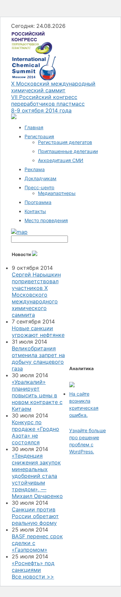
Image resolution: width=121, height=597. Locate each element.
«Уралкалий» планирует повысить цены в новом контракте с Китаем (37, 395)
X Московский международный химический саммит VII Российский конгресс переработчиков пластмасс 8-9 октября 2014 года (53, 97)
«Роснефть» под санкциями (33, 566)
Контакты (35, 211)
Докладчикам (40, 178)
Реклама (35, 169)
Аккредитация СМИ (60, 160)
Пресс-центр (39, 187)
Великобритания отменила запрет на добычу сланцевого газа (38, 358)
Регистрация (39, 136)
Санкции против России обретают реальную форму (35, 516)
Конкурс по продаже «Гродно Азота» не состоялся (35, 432)
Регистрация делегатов (65, 142)
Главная (34, 127)
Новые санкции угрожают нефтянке (38, 331)
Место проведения (46, 220)
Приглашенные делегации (68, 151)
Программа (38, 202)
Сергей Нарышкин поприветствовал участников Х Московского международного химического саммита (36, 294)
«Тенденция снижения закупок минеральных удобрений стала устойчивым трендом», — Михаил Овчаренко (37, 475)
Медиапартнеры (57, 193)
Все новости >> (33, 576)
